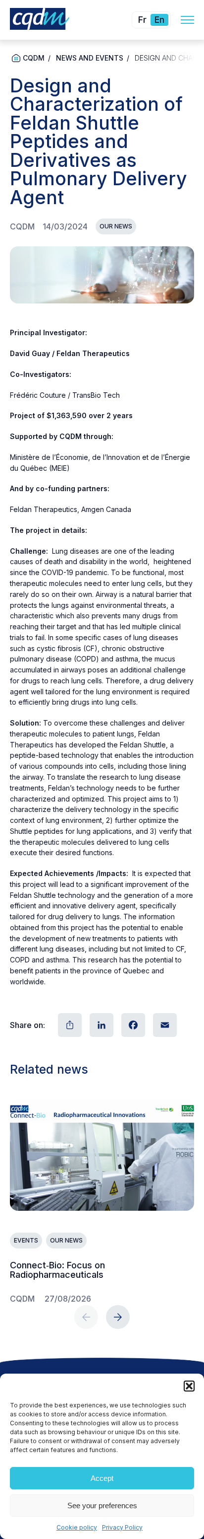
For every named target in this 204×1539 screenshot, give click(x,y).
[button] (189, 1386)
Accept (102, 1478)
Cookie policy (76, 1527)
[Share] (69, 1025)
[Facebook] (132, 1025)
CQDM (34, 58)
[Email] (164, 1025)
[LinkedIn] (100, 1025)
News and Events (89, 58)
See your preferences (102, 1505)
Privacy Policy (122, 1527)
